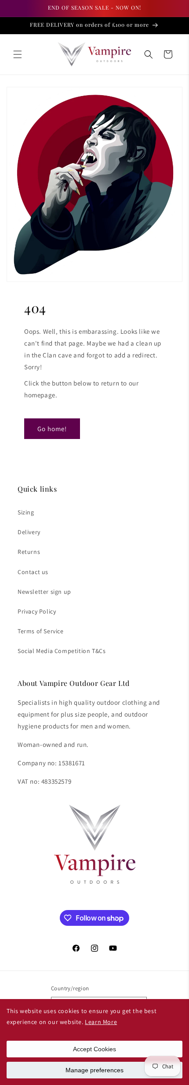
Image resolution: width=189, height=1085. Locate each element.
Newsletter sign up (44, 592)
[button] (17, 54)
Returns (29, 552)
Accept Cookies (94, 1049)
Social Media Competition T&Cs (61, 651)
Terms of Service (41, 631)
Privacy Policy (37, 611)
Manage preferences (94, 1070)
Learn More (101, 1022)
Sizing (26, 512)
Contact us (33, 572)
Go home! (52, 429)
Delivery (29, 532)
